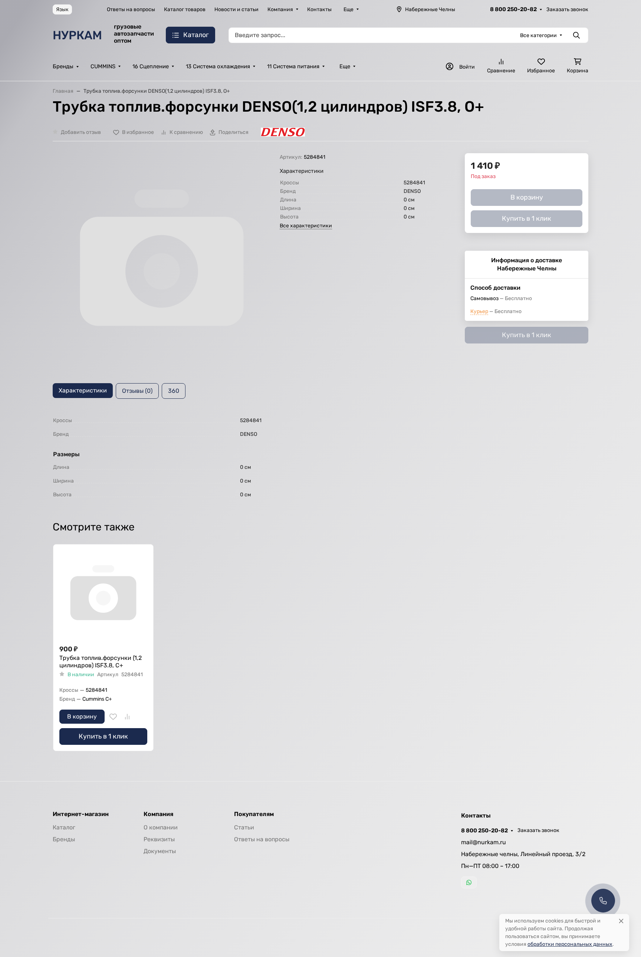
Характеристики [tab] (83, 390)
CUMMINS (103, 66)
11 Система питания (293, 66)
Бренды (63, 66)
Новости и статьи (236, 9)
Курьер (479, 311)
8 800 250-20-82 (513, 9)
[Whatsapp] (469, 882)
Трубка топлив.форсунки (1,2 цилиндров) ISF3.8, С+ (100, 661)
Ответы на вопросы (131, 9)
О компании (161, 827)
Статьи (244, 827)
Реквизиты (159, 839)
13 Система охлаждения (218, 66)
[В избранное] (113, 717)
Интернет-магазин (81, 814)
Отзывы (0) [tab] (137, 390)
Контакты (319, 9)
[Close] (621, 921)
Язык (62, 9)
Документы (160, 851)
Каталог (64, 827)
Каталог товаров (185, 9)
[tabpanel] (320, 457)
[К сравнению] (127, 717)
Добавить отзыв (81, 132)
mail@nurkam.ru (483, 842)
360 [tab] (173, 390)
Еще (348, 9)
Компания (280, 9)
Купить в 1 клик (103, 736)
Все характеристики (306, 226)
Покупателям (254, 814)
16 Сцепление (150, 66)
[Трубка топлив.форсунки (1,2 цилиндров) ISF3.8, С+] (103, 594)
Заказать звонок (567, 9)
